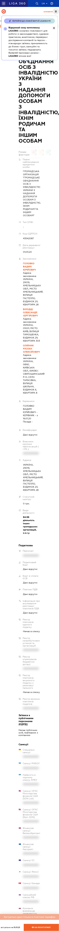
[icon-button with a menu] (56, 11)
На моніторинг (42, 927)
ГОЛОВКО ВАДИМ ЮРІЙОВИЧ (29, 266)
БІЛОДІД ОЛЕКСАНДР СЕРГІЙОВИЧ (30, 312)
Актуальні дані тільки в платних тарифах (29, 917)
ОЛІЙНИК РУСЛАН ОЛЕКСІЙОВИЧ (31, 348)
